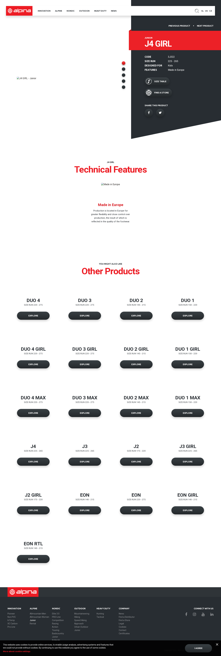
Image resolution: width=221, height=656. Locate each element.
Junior (33, 620)
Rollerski (56, 640)
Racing (55, 623)
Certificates (124, 633)
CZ (210, 11)
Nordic (71, 11)
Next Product (205, 26)
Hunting (100, 613)
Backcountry (58, 633)
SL (202, 11)
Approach (79, 623)
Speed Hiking (80, 620)
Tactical (100, 617)
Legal (121, 623)
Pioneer (11, 613)
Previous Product (179, 26)
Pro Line (11, 627)
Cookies (122, 627)
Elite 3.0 (55, 613)
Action (55, 627)
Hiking (77, 617)
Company (124, 608)
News (114, 11)
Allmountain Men (38, 613)
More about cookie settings (16, 651)
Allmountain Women (39, 617)
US (206, 11)
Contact (122, 630)
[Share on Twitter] (160, 113)
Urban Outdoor (81, 627)
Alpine (58, 11)
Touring (55, 630)
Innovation (44, 11)
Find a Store (124, 620)
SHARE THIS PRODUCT (156, 105)
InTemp (11, 620)
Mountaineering (81, 613)
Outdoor (84, 11)
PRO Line (56, 617)
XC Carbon (13, 623)
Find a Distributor (127, 617)
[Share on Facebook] (149, 113)
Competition (58, 620)
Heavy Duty (100, 11)
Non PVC (12, 617)
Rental (33, 623)
